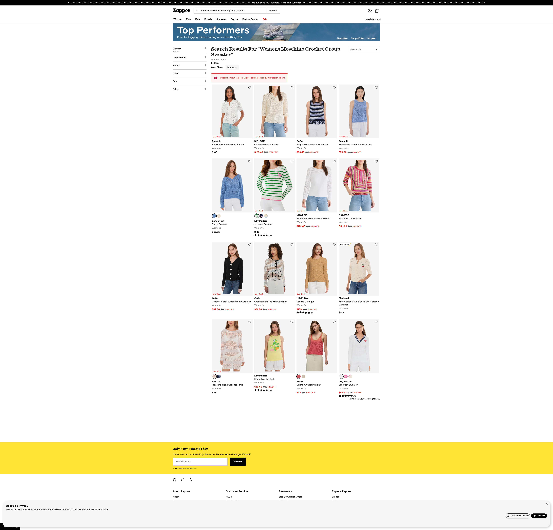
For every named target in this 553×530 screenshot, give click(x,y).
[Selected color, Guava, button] (299, 376)
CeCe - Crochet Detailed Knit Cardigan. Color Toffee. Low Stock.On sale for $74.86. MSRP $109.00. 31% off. (274, 278)
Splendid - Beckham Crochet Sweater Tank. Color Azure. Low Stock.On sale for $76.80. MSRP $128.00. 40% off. (359, 119)
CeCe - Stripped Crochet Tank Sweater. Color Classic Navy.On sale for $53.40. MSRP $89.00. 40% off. (317, 119)
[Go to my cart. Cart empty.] (377, 11)
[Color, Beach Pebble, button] (303, 376)
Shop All (371, 38)
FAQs (229, 496)
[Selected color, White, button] (214, 376)
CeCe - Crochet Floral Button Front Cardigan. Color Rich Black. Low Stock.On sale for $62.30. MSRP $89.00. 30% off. (232, 278)
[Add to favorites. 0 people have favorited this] (249, 87)
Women (230, 67)
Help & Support (373, 19)
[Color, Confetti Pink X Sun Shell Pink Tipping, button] (345, 376)
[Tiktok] (182, 480)
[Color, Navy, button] (219, 376)
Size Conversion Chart (290, 496)
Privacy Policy (101, 509)
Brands (335, 496)
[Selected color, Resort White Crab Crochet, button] (341, 376)
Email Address (183, 461)
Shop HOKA (357, 38)
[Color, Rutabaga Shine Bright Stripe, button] (266, 216)
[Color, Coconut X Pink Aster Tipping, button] (350, 376)
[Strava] (191, 480)
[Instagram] (174, 480)
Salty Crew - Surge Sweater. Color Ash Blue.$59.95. (232, 197)
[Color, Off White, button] (219, 216)
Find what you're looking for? (363, 399)
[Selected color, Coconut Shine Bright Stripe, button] (256, 216)
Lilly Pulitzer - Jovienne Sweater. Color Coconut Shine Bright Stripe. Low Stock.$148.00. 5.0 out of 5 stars (274, 197)
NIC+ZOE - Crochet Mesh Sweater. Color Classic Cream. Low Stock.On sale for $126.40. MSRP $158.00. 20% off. (274, 119)
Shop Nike (342, 38)
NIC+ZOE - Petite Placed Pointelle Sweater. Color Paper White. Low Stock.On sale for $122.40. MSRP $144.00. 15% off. (317, 197)
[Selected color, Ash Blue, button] (214, 216)
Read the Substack (291, 2)
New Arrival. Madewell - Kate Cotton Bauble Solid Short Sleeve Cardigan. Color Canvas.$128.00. (359, 278)
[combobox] (230, 11)
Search (273, 10)
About (176, 496)
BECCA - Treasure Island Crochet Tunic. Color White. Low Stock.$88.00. (232, 358)
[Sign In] (369, 11)
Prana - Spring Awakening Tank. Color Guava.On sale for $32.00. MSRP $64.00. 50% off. (317, 358)
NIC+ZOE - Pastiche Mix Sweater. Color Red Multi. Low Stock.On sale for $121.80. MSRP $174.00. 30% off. (359, 197)
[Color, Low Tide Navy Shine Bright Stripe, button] (261, 216)
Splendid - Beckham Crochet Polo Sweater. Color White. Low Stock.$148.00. (232, 119)
